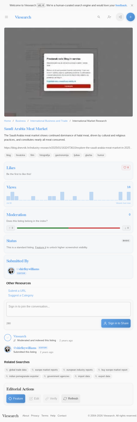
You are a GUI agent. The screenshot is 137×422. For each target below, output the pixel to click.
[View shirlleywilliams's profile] (7, 349)
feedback (121, 5)
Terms (44, 415)
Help (52, 415)
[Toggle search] (99, 17)
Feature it (40, 247)
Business (21, 120)
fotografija (45, 155)
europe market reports (46, 369)
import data (84, 376)
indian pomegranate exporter (24, 376)
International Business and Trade (49, 120)
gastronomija (61, 155)
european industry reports (80, 369)
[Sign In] (120, 17)
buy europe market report (114, 369)
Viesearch (23, 17)
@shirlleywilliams (24, 348)
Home (7, 120)
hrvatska (20, 155)
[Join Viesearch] (109, 17)
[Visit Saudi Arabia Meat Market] (68, 72)
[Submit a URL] (130, 17)
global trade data (17, 369)
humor (101, 155)
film (32, 155)
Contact (62, 415)
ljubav (77, 155)
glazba (88, 155)
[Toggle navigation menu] (6, 17)
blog (8, 155)
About (25, 415)
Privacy (35, 415)
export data (104, 376)
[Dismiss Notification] (132, 5)
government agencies (58, 376)
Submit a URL (17, 290)
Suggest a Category (20, 295)
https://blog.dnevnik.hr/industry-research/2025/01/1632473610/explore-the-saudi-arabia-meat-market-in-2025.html (70, 147)
